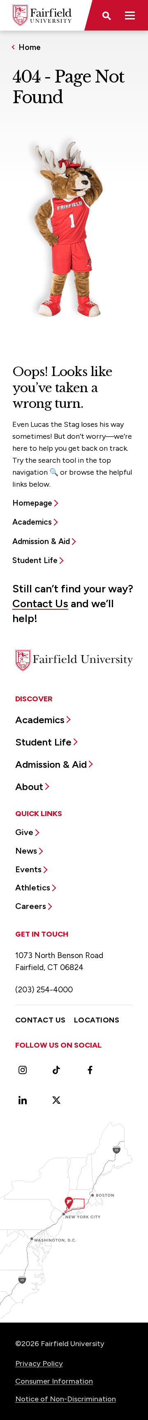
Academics (32, 522)
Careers (30, 906)
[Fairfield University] (42, 15)
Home (29, 47)
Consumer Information (54, 1381)
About (29, 787)
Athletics (32, 887)
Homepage (32, 503)
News (26, 851)
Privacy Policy (39, 1363)
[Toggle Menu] (130, 15)
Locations (96, 1020)
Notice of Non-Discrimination (65, 1398)
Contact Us (40, 603)
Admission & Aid (41, 541)
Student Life (35, 560)
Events (28, 869)
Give (24, 832)
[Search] (106, 15)
